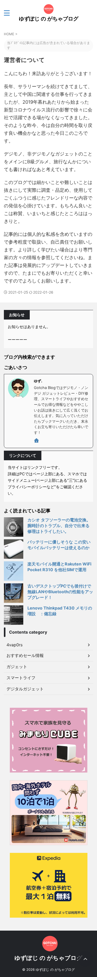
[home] (37, 441)
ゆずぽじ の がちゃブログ (48, 19)
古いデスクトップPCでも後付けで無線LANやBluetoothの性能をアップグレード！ (60, 591)
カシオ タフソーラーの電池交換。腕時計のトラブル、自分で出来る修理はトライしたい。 (59, 525)
